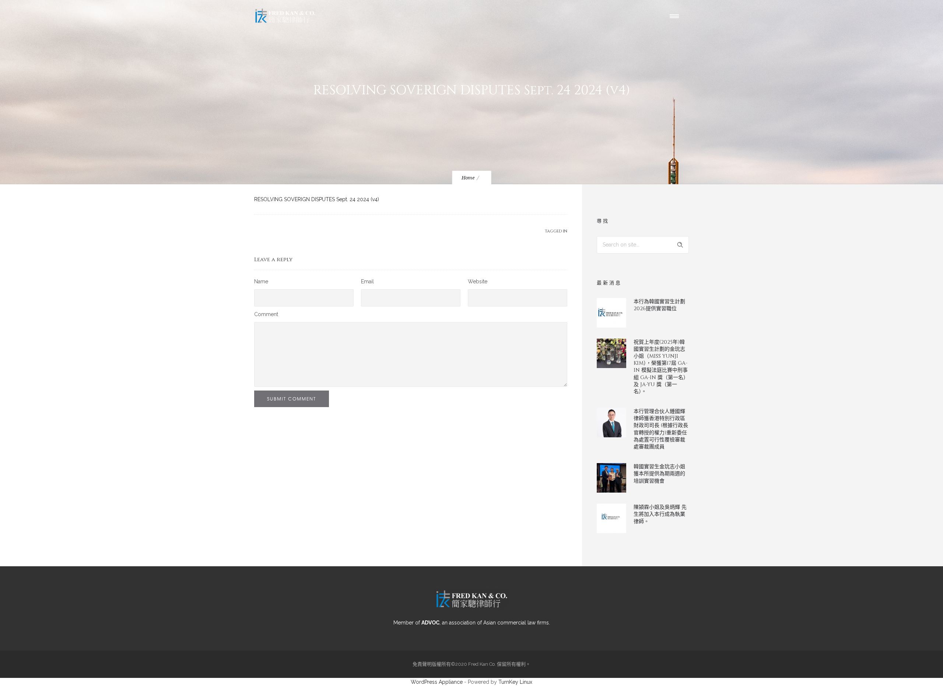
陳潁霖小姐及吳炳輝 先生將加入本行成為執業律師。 (660, 514)
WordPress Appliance (437, 682)
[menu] (676, 16)
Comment (266, 314)
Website (477, 281)
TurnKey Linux (515, 682)
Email (367, 281)
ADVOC (430, 623)
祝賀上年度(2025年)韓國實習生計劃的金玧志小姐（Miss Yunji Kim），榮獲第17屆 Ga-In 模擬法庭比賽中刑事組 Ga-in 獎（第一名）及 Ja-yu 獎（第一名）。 (661, 367)
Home (468, 178)
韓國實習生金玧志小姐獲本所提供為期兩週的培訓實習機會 (659, 473)
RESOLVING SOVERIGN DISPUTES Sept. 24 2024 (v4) (316, 199)
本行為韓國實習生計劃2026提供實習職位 (659, 305)
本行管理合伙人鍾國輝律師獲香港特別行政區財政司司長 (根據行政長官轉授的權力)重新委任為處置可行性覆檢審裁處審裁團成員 (661, 429)
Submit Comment (291, 398)
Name (261, 281)
